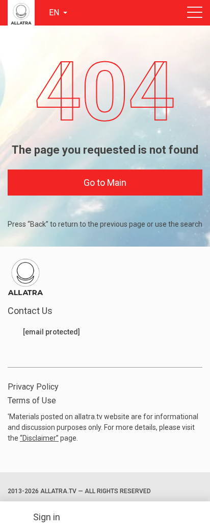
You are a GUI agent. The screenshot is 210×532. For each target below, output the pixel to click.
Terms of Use (32, 400)
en (55, 12)
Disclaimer (39, 438)
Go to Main (105, 182)
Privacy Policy (33, 387)
